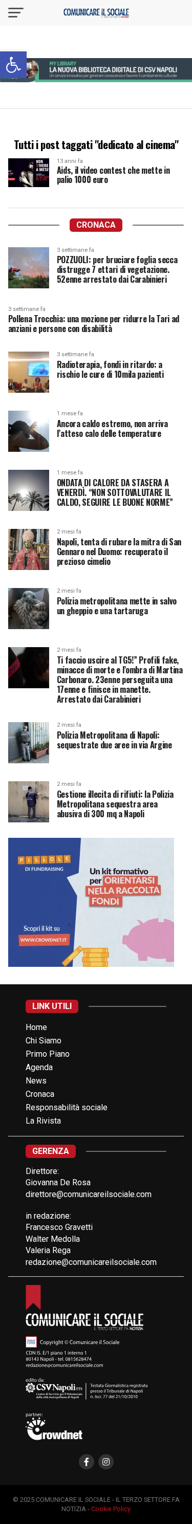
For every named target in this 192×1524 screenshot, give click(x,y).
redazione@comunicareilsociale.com (91, 1262)
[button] (13, 64)
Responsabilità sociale (67, 1107)
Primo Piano (48, 1054)
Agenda (39, 1067)
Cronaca (40, 1094)
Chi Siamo (43, 1040)
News (36, 1081)
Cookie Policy (111, 1509)
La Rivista (43, 1121)
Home (36, 1027)
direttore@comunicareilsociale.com (89, 1194)
